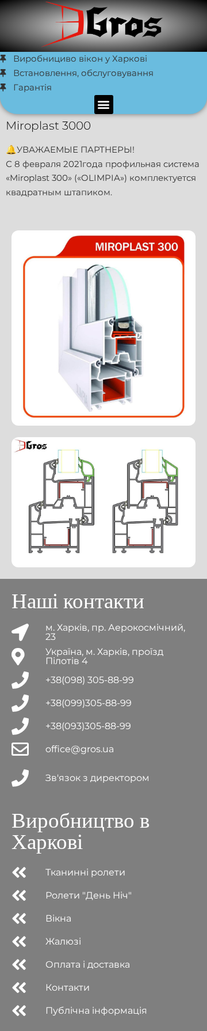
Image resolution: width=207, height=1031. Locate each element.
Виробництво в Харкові (81, 831)
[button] (103, 104)
